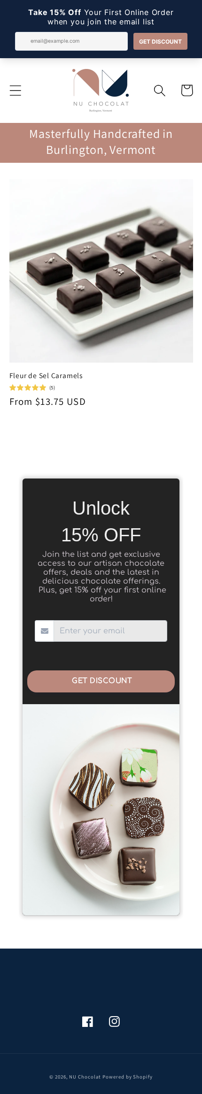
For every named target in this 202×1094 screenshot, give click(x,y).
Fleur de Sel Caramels (46, 375)
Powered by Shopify (127, 1076)
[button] (15, 90)
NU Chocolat (85, 1076)
